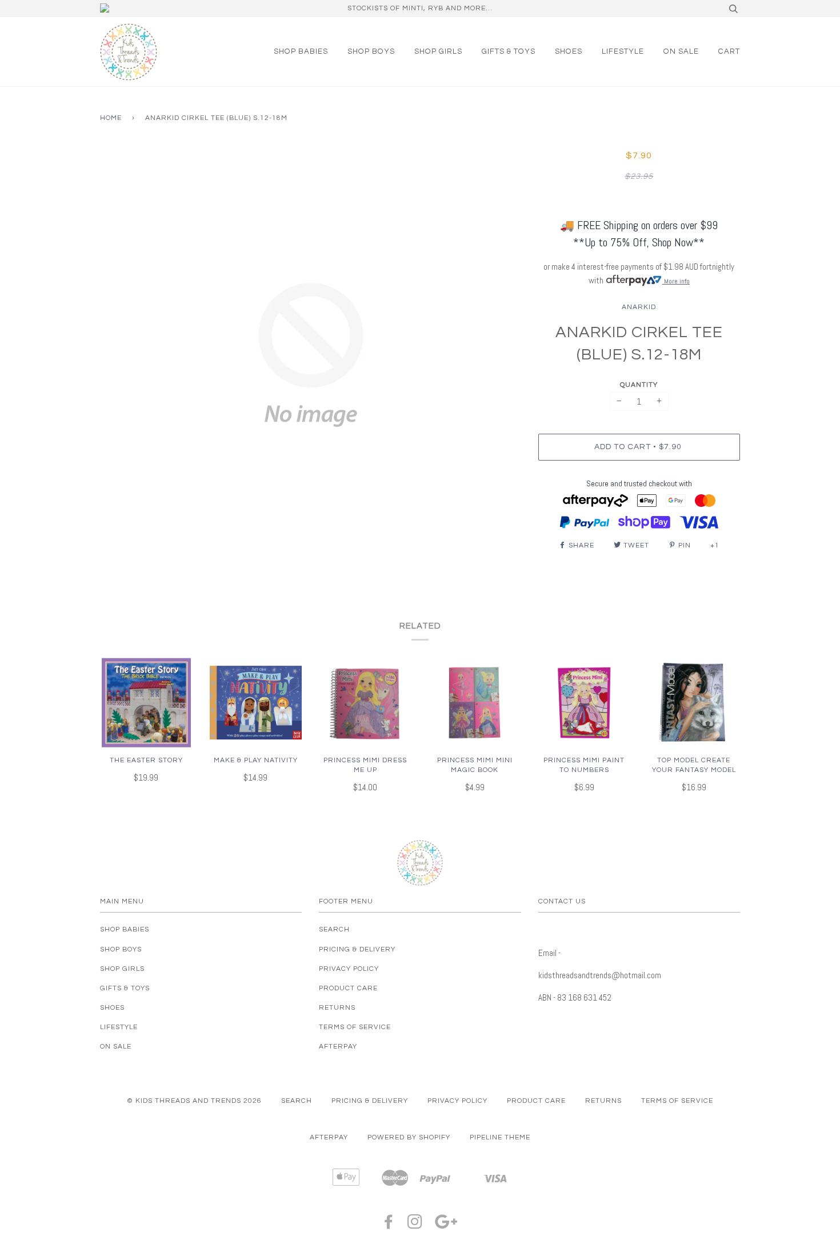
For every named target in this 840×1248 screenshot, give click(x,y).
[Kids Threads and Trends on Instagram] (415, 1225)
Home (111, 118)
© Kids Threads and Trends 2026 (194, 1101)
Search (334, 929)
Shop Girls (438, 51)
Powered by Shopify (408, 1137)
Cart (729, 51)
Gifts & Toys (508, 51)
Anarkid (639, 307)
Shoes (568, 51)
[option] (310, 355)
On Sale (681, 51)
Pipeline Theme (500, 1137)
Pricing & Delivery (357, 949)
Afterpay (338, 1046)
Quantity (639, 385)
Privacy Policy (349, 969)
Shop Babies (301, 51)
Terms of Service (355, 1027)
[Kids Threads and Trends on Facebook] (389, 1225)
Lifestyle (623, 51)
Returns (337, 1007)
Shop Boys (371, 51)
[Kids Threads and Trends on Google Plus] (446, 1225)
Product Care (348, 988)
